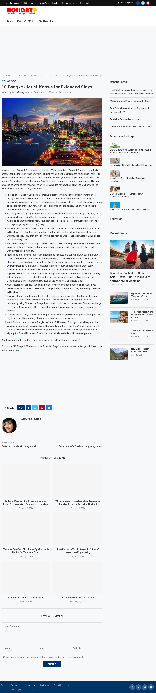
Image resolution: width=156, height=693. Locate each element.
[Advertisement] (78, 48)
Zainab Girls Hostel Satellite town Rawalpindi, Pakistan (126, 195)
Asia (36, 75)
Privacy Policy (44, 3)
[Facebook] (138, 3)
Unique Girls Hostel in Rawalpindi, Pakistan (131, 165)
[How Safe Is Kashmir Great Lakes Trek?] (119, 354)
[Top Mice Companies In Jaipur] (119, 335)
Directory (55, 3)
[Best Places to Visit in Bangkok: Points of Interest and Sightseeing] (77, 528)
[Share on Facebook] (28, 407)
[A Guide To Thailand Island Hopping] (26, 577)
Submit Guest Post (81, 3)
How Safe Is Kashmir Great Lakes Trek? (130, 126)
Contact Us (66, 3)
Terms (33, 3)
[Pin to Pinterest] (42, 407)
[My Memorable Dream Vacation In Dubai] (119, 298)
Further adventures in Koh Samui (78, 597)
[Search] (148, 21)
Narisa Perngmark (20, 92)
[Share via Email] (49, 407)
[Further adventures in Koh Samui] (77, 577)
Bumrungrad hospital (44, 307)
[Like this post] (22, 407)
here (17, 350)
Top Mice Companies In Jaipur (125, 119)
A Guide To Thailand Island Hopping (26, 597)
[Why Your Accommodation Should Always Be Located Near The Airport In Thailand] (77, 480)
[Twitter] (143, 3)
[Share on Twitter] (35, 407)
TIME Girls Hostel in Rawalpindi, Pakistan (130, 209)
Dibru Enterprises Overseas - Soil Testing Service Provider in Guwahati (130, 151)
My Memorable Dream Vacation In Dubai (130, 101)
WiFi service (30, 333)
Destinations (25, 21)
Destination (23, 75)
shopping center (15, 262)
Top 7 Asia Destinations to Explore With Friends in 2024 (142, 315)
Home (9, 21)
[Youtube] (148, 3)
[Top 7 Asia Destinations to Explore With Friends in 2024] (119, 317)
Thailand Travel (50, 75)
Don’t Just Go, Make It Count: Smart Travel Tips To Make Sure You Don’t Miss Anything (130, 276)
